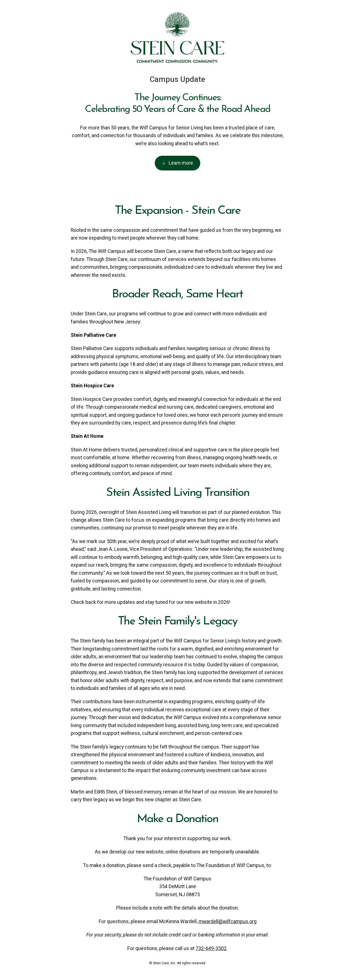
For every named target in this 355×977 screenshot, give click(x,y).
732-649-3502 (211, 948)
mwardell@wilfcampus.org (228, 921)
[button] (178, 163)
